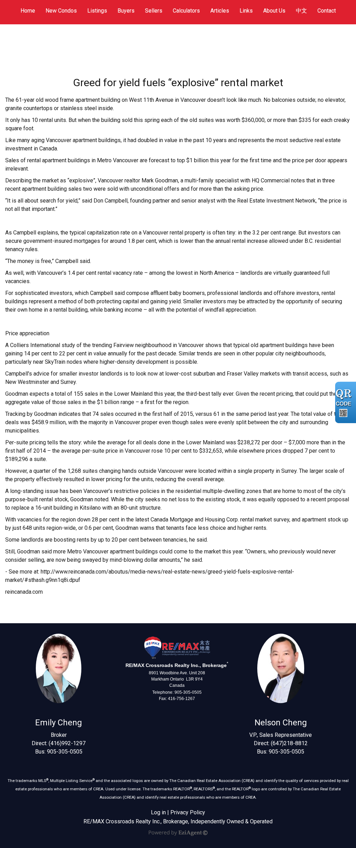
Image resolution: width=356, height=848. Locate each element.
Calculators (186, 10)
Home (28, 10)
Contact (326, 10)
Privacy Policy (187, 812)
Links (246, 10)
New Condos (61, 10)
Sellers (153, 10)
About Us (274, 10)
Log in (158, 812)
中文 (301, 10)
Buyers (126, 10)
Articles (219, 10)
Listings (97, 10)
